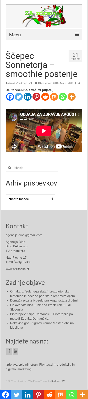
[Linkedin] (28, 97)
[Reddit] (45, 97)
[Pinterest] (36, 97)
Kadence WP (58, 381)
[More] (72, 97)
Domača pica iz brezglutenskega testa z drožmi (44, 300)
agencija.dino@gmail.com (24, 235)
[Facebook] (10, 97)
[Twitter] (19, 97)
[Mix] (54, 97)
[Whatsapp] (63, 97)
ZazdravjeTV (23, 83)
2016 (55, 83)
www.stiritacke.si (17, 269)
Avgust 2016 (66, 83)
